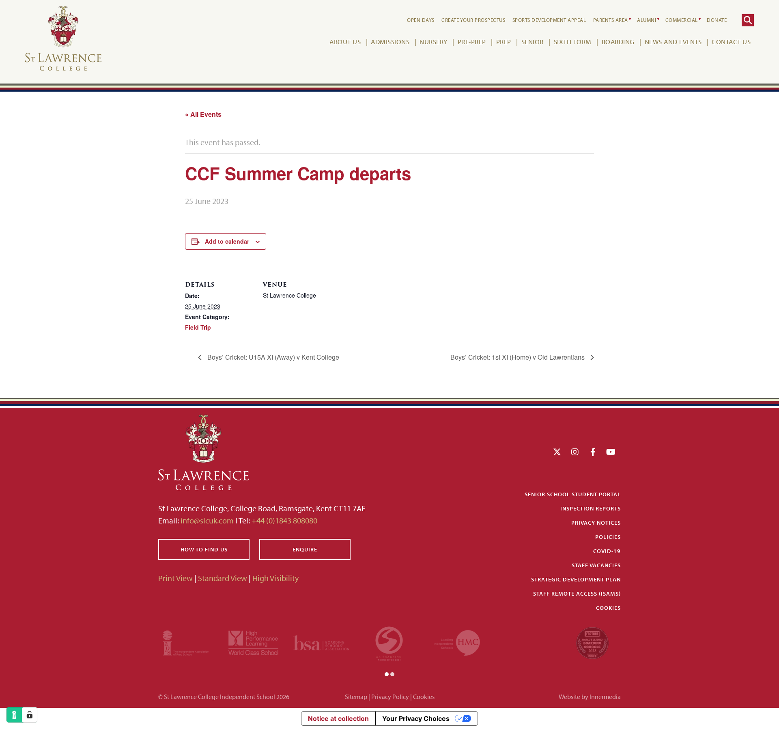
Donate (717, 20)
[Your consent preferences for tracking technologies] (29, 715)
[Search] (748, 20)
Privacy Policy (390, 697)
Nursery (434, 41)
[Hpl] (253, 642)
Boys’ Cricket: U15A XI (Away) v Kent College (272, 357)
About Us (345, 41)
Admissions (390, 41)
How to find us (204, 549)
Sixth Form (573, 41)
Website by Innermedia (590, 697)
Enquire (305, 549)
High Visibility (275, 578)
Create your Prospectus (473, 20)
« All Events (203, 114)
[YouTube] (610, 452)
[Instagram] (575, 452)
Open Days (421, 20)
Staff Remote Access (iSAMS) (577, 593)
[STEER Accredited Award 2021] (389, 642)
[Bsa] (321, 642)
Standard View (222, 578)
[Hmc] (457, 642)
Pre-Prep (472, 41)
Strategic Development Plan (576, 579)
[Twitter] (557, 452)
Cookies (608, 607)
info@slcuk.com (207, 520)
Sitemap (356, 697)
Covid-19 (607, 551)
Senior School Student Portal (573, 494)
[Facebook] (593, 452)
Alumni (646, 20)
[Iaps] (186, 642)
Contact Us (731, 41)
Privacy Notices (596, 522)
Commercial (681, 20)
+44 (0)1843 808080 (283, 520)
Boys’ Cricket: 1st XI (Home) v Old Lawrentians (518, 357)
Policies (608, 536)
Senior (532, 41)
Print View (175, 578)
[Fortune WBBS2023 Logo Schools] (592, 642)
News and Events (673, 41)
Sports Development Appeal (549, 20)
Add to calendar (227, 241)
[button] (387, 673)
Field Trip (198, 327)
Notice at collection (338, 718)
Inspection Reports (590, 508)
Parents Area (610, 20)
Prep (503, 41)
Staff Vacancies (596, 565)
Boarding (618, 41)
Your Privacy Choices (416, 718)
